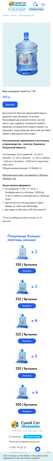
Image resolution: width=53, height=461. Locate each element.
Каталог (14, 15)
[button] (36, 9)
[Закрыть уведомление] (51, 454)
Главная (5, 15)
